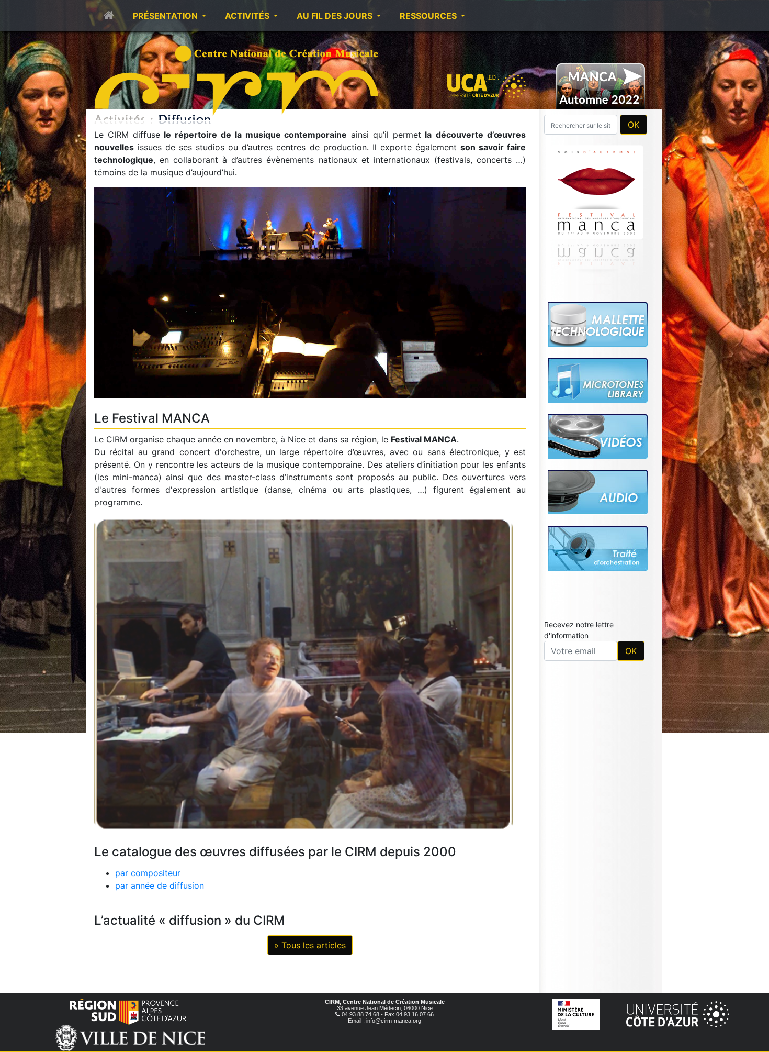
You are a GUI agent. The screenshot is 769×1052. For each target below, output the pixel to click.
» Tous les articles (310, 945)
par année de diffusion (159, 885)
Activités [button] (248, 15)
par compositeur (147, 873)
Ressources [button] (429, 15)
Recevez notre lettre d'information (579, 483)
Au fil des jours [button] (336, 15)
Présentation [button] (166, 15)
